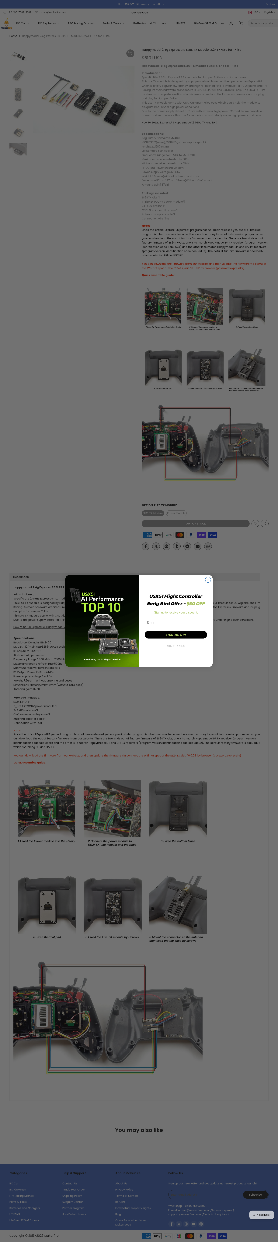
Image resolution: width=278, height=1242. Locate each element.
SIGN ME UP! (176, 634)
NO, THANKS (176, 646)
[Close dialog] (208, 579)
